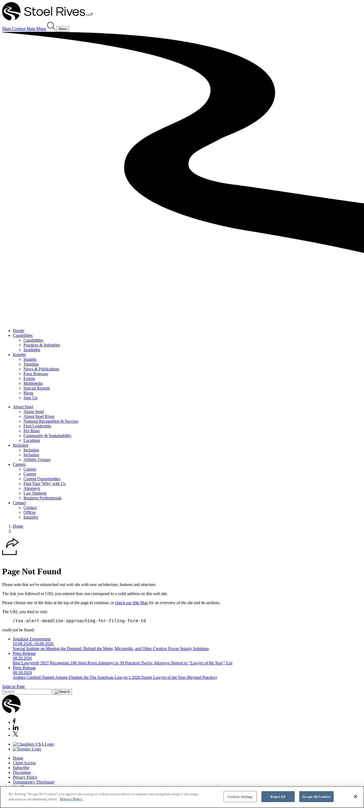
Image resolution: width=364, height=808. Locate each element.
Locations (31, 440)
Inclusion (20, 445)
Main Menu (36, 28)
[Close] (355, 796)
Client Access (24, 763)
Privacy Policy (25, 777)
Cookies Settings (240, 797)
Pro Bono (31, 431)
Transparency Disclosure (33, 782)
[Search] (51, 28)
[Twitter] (15, 735)
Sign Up (30, 397)
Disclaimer (22, 772)
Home (18, 526)
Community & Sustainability (47, 435)
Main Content (13, 28)
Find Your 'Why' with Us (44, 483)
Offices (29, 512)
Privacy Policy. (71, 799)
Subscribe (21, 767)
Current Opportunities (41, 478)
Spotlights (31, 350)
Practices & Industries (41, 345)
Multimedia (33, 383)
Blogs (28, 393)
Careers (19, 464)
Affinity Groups (36, 459)
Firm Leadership (37, 426)
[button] (10, 553)
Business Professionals (42, 498)
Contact (19, 502)
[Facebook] (14, 722)
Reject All (277, 797)
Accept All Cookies (316, 797)
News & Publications (41, 369)
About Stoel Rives (38, 416)
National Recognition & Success (50, 421)
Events (29, 378)
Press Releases (35, 373)
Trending (31, 364)
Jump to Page (13, 686)
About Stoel (23, 407)
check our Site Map (131, 602)
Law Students (35, 493)
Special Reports (36, 388)
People (18, 330)
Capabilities (23, 335)
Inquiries (30, 517)
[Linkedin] (15, 728)
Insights (19, 354)
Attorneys (31, 488)
